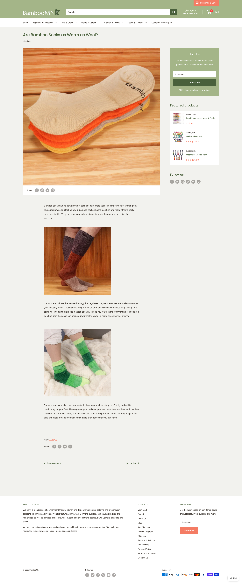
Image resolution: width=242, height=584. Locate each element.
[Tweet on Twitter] (47, 190)
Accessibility (143, 544)
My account (189, 13)
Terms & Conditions (147, 553)
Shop (25, 22)
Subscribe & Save (208, 3)
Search (141, 514)
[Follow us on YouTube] (193, 182)
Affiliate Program (145, 531)
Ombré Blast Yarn (194, 136)
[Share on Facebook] (37, 190)
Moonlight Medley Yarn (196, 155)
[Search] (173, 12)
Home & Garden (88, 22)
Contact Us (143, 558)
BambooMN (191, 115)
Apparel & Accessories (43, 22)
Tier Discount (144, 527)
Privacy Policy (144, 549)
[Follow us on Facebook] (172, 182)
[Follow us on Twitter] (177, 182)
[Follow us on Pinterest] (188, 182)
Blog (140, 523)
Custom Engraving (160, 22)
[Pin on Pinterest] (42, 190)
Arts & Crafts (67, 22)
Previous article (54, 463)
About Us (142, 518)
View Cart (142, 510)
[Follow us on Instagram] (183, 182)
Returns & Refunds (146, 540)
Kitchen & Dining (111, 22)
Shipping (142, 536)
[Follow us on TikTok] (199, 182)
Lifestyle (27, 41)
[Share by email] (53, 190)
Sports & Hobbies (135, 22)
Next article (131, 463)
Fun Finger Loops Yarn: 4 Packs (200, 118)
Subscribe (195, 82)
